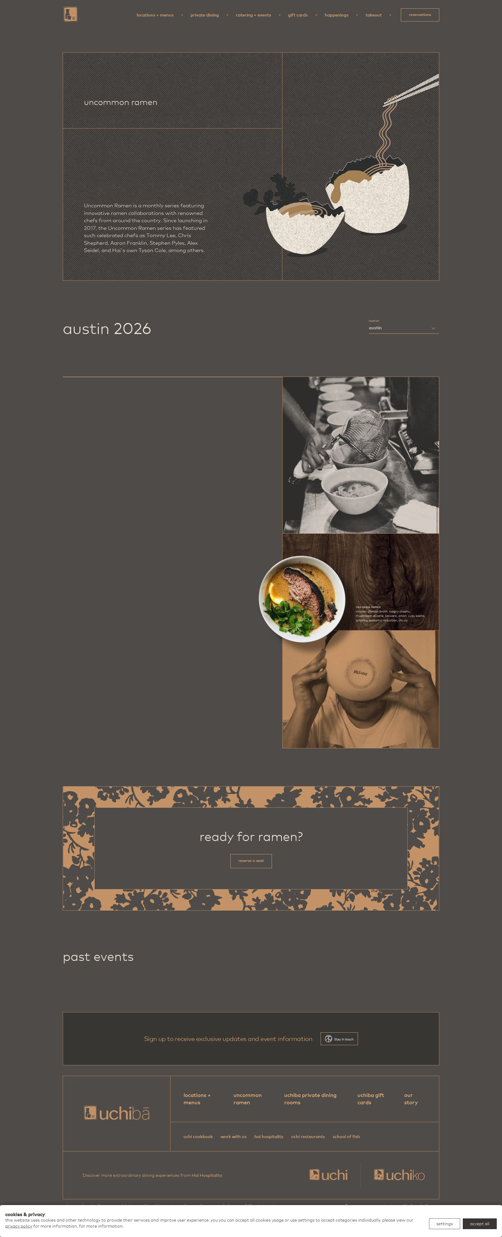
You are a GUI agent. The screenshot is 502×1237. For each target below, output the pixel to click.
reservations (420, 14)
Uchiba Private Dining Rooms (310, 1099)
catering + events (253, 15)
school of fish (346, 1136)
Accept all (479, 1223)
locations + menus (155, 15)
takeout (374, 15)
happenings (337, 15)
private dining (205, 15)
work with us (234, 1136)
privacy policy (18, 1226)
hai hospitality (268, 1136)
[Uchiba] (70, 14)
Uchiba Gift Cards (370, 1099)
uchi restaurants (308, 1136)
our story (411, 1099)
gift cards (298, 15)
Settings (444, 1223)
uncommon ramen (247, 1099)
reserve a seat (251, 860)
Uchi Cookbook (198, 1136)
